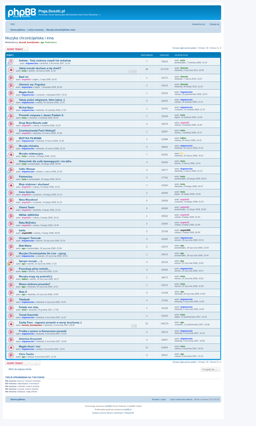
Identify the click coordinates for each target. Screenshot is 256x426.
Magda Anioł (26, 92)
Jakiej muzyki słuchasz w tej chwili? (40, 68)
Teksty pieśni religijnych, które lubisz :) (42, 99)
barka (22, 230)
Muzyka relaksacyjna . (31, 153)
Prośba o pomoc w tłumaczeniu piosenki (43, 331)
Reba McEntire (27, 222)
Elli (181, 153)
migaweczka (32, 63)
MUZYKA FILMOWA (30, 138)
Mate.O (23, 291)
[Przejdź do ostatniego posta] (187, 60)
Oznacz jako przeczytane (184, 48)
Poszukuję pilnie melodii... (34, 268)
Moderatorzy (51, 42)
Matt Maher (25, 245)
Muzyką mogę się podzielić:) (35, 276)
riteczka (184, 68)
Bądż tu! (23, 76)
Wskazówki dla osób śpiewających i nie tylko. (45, 161)
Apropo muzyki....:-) (30, 261)
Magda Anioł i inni (29, 346)
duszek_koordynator (29, 42)
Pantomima (25, 176)
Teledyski (24, 299)
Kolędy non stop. (29, 307)
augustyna (27, 87)
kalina (183, 138)
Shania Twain (26, 207)
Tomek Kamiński (28, 314)
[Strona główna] (22, 12)
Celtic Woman (27, 169)
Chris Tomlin (26, 354)
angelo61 (26, 79)
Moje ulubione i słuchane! (34, 184)
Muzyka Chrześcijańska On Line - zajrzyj (42, 253)
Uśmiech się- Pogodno (32, 84)
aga (42, 42)
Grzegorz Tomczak (30, 238)
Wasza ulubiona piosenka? (34, 284)
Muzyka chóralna (29, 146)
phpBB (108, 406)
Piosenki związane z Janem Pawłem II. (41, 115)
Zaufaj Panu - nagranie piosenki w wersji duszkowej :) (50, 322)
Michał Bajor (26, 107)
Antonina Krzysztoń (30, 338)
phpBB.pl (128, 409)
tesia (182, 60)
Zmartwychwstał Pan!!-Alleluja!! (37, 130)
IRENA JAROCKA (29, 215)
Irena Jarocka (26, 192)
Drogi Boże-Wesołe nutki (33, 123)
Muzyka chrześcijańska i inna (29, 38)
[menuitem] (11, 24)
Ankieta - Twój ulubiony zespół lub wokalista (45, 60)
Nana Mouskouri (28, 199)
